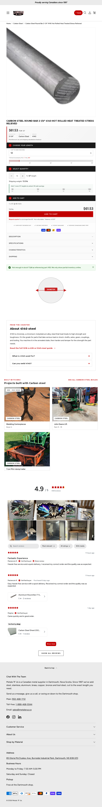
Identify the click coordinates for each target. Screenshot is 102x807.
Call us (31, 267)
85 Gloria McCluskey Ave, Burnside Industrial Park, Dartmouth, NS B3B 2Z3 (42, 758)
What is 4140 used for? (23, 356)
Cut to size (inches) (18, 150)
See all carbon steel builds (83, 380)
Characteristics (17, 250)
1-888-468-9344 (24, 704)
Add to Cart (51, 214)
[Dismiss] (93, 267)
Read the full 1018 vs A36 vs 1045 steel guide (31, 348)
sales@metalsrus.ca (22, 709)
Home (8, 23)
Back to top (50, 668)
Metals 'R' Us (17, 800)
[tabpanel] (51, 596)
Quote (79, 13)
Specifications (16, 243)
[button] (94, 12)
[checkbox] (80, 546)
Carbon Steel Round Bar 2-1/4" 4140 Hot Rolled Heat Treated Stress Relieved (53, 23)
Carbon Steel (18, 23)
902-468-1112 (19, 699)
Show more (51, 644)
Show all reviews (51, 653)
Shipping (13, 257)
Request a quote (14, 219)
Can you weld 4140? (22, 363)
